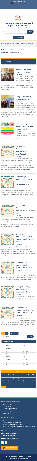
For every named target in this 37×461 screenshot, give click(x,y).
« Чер (2, 391)
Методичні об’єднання (9, 412)
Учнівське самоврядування (10, 408)
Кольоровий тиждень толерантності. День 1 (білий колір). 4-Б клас (24, 289)
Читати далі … (5, 89)
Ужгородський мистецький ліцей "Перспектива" (18, 24)
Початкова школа (7, 413)
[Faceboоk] (17, 7)
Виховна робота (7, 410)
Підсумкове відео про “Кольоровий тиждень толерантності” (24, 126)
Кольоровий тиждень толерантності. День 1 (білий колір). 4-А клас (24, 310)
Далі (16, 333)
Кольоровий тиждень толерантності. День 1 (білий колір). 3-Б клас (24, 265)
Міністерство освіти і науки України (12, 422)
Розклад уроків (7, 406)
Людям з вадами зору (20, 3)
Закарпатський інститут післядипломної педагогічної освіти (19, 426)
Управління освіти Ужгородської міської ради (15, 421)
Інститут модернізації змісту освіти (12, 424)
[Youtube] (20, 7)
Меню (20, 38)
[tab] (18, 61)
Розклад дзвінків (7, 404)
